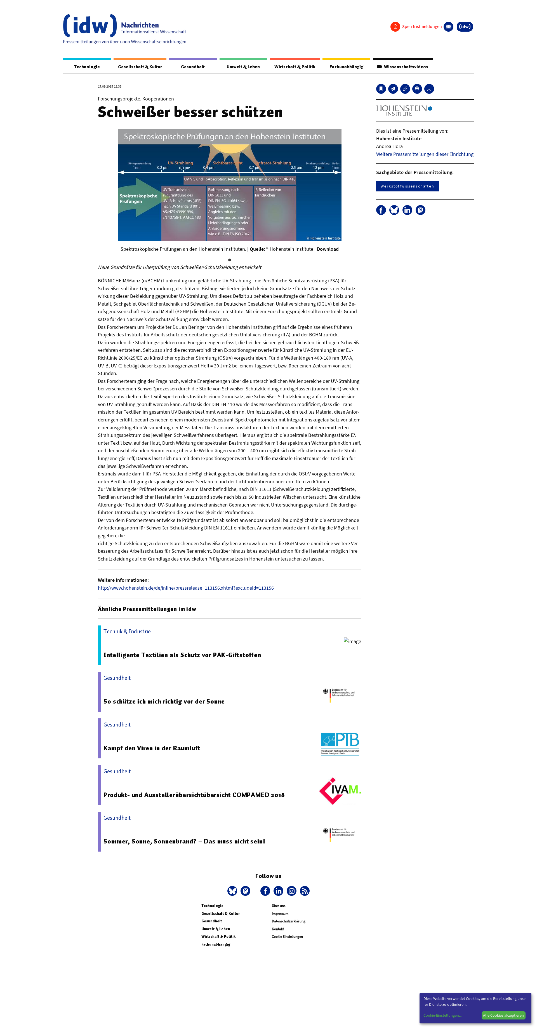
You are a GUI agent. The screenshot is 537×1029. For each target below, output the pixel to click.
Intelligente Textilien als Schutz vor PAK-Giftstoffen (182, 655)
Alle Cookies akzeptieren (503, 1015)
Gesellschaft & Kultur (140, 67)
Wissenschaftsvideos (405, 67)
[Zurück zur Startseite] (124, 29)
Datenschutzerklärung (288, 921)
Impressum (280, 913)
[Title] (405, 89)
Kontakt (278, 929)
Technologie (87, 67)
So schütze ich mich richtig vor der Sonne (164, 701)
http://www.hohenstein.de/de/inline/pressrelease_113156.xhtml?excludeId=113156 (186, 588)
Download (328, 249)
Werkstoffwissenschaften (407, 186)
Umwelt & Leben (243, 67)
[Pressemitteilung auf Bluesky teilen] (394, 210)
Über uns (278, 905)
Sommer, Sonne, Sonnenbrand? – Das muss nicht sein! (184, 841)
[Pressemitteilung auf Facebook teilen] (381, 210)
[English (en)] (448, 27)
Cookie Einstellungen (287, 936)
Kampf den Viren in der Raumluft (151, 748)
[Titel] (381, 89)
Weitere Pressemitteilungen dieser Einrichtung (425, 154)
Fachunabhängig (346, 67)
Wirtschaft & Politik (294, 67)
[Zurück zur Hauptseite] (465, 27)
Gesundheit (193, 67)
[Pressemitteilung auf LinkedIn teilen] (407, 210)
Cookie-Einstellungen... (442, 1015)
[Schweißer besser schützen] (393, 89)
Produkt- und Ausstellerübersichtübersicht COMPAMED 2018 (194, 795)
